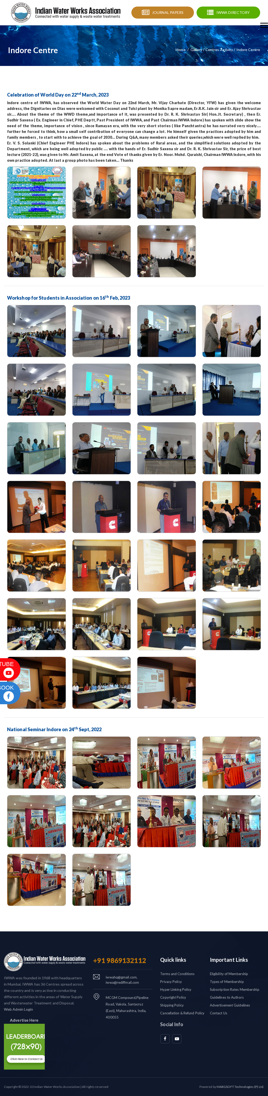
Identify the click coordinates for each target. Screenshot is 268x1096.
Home (180, 49)
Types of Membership (227, 982)
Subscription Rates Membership (234, 989)
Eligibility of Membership (229, 974)
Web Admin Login (18, 1009)
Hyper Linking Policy (175, 989)
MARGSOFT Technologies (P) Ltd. (240, 1087)
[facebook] (165, 1038)
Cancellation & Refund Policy (182, 1013)
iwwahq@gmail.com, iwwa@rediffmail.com (122, 980)
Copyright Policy (173, 997)
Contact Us (218, 1013)
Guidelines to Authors (227, 997)
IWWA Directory (233, 12)
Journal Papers (167, 12)
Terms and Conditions (177, 974)
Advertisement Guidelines (230, 1005)
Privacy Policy (171, 982)
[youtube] (176, 1038)
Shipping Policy (172, 1005)
